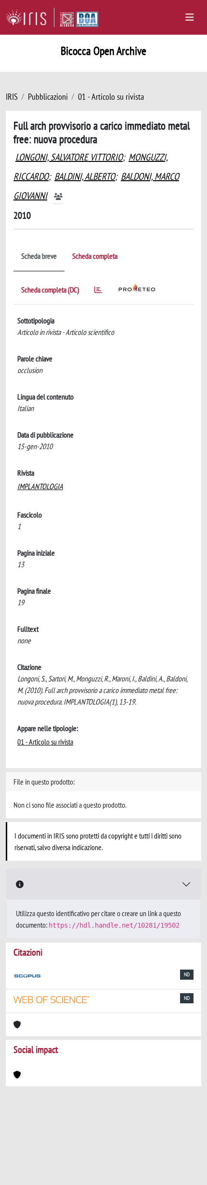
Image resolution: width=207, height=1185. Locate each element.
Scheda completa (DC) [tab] (50, 289)
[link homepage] (30, 17)
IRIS (12, 96)
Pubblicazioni (48, 96)
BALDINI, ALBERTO (84, 176)
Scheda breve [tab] (39, 256)
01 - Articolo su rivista (111, 96)
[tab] (98, 291)
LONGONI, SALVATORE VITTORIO (69, 157)
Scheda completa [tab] (94, 256)
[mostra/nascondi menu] (189, 17)
